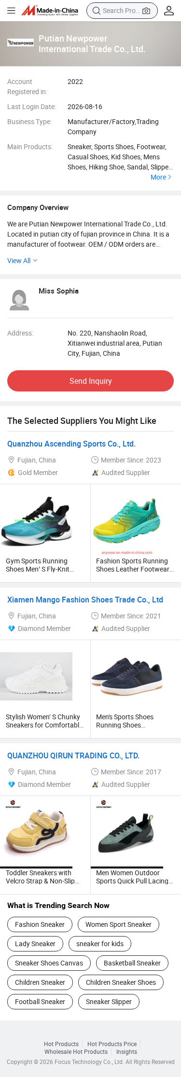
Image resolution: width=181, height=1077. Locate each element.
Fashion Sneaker (40, 924)
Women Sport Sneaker (118, 924)
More (158, 177)
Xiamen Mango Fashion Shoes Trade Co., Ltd (85, 599)
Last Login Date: (31, 106)
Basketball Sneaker (132, 962)
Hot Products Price (112, 1044)
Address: (20, 332)
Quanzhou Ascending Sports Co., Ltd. (71, 443)
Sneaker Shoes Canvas (49, 962)
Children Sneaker (40, 982)
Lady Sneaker (35, 943)
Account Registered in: (27, 86)
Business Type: (29, 121)
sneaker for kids (100, 943)
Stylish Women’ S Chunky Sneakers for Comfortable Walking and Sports (44, 725)
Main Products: (30, 146)
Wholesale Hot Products (76, 1051)
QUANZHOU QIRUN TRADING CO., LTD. (73, 755)
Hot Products (61, 1044)
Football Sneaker (40, 1001)
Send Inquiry (91, 381)
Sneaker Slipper (109, 1001)
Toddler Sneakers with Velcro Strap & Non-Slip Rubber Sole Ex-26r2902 (42, 881)
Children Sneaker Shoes (121, 982)
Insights (126, 1051)
